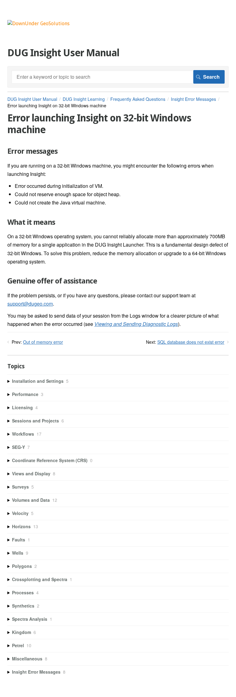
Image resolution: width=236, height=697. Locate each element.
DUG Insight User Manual (32, 99)
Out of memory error (43, 342)
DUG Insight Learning (84, 99)
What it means (31, 222)
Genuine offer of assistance (52, 281)
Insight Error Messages (193, 99)
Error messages (32, 151)
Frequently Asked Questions (137, 99)
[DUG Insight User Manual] (38, 23)
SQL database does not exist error (190, 342)
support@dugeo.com (30, 303)
